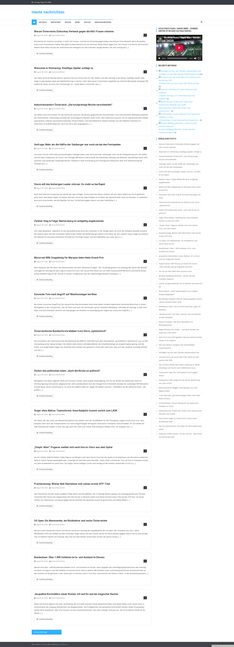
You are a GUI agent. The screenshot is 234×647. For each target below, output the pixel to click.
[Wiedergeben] (159, 58)
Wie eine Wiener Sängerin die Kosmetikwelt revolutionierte (177, 346)
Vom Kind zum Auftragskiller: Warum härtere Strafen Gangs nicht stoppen (180, 339)
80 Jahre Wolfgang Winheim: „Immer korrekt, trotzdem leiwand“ (177, 277)
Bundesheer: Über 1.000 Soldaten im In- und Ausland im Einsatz (69, 557)
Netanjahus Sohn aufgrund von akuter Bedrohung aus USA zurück (179, 381)
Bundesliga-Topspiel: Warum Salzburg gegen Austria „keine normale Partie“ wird (180, 300)
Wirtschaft (56, 22)
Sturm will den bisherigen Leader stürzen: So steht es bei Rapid (69, 184)
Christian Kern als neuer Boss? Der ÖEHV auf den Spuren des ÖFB (179, 358)
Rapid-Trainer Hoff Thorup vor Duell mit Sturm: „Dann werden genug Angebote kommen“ (178, 265)
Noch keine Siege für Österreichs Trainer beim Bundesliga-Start (178, 420)
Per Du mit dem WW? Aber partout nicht (175, 271)
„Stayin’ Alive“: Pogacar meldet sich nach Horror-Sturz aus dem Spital (73, 447)
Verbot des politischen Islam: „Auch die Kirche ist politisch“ (67, 370)
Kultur (87, 22)
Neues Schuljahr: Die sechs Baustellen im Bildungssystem (176, 323)
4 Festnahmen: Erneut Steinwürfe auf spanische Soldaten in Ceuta (178, 404)
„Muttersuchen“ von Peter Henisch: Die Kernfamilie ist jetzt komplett (180, 316)
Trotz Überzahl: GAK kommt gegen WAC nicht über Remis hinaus (179, 397)
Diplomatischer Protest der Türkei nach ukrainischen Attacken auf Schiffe (180, 412)
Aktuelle (43, 22)
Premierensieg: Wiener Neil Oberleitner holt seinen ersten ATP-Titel (72, 483)
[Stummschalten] (195, 58)
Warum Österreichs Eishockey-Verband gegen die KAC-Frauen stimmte (74, 31)
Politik (68, 22)
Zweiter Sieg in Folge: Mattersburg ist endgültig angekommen (69, 221)
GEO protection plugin (227, 646)
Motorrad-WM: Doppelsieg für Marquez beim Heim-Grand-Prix (69, 257)
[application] (179, 48)
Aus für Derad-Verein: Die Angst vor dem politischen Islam (180, 427)
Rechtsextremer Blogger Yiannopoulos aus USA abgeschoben (178, 389)
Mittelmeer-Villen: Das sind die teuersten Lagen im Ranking (179, 308)
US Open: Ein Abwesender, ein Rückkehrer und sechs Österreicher (70, 520)
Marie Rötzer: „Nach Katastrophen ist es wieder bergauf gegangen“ (178, 292)
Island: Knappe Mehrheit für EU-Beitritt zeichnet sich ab (180, 285)
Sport (77, 22)
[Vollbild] (199, 58)
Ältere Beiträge (41, 632)
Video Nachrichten (103, 22)
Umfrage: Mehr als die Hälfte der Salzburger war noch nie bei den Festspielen (77, 144)
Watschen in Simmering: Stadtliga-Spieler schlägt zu (63, 68)
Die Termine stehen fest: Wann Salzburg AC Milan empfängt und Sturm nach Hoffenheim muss (179, 366)
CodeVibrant (63, 644)
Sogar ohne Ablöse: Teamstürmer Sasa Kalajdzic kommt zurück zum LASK (75, 410)
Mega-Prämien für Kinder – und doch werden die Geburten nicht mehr (179, 331)
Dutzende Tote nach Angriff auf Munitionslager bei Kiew (65, 294)
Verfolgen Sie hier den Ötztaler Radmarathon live (179, 352)
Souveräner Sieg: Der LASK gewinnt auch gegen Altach (178, 374)
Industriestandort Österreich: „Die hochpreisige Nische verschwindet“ (73, 104)
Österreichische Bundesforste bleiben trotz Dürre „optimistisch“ (70, 331)
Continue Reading (45, 53)
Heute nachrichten (48, 12)
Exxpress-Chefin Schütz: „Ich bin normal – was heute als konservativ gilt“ (180, 435)
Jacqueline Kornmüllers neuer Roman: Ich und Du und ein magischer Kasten (76, 594)
